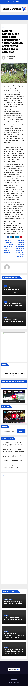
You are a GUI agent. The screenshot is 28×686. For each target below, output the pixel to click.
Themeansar (14, 679)
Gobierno (6, 599)
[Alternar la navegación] (25, 17)
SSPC (10, 599)
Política (5, 615)
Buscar (4, 426)
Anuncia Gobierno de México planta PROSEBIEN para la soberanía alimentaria (8, 246)
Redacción (12, 56)
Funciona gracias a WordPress (9, 677)
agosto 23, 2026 (9, 606)
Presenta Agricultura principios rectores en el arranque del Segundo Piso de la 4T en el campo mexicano (19, 248)
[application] (14, 396)
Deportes (6, 631)
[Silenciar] (21, 401)
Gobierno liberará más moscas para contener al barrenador (14, 305)
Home (10, 682)
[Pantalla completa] (23, 401)
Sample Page (16, 682)
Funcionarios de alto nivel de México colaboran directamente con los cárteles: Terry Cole (13, 467)
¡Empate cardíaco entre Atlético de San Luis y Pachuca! (13, 651)
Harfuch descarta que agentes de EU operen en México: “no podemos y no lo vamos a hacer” (13, 444)
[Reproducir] (4, 401)
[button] (22, 17)
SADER (3, 27)
